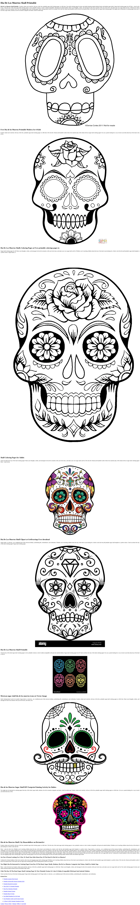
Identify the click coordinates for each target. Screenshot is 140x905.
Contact (2, 903)
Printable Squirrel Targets (9, 891)
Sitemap (14, 903)
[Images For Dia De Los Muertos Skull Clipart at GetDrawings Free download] (70, 500)
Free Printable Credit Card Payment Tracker (14, 898)
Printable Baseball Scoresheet (10, 884)
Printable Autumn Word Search (11, 879)
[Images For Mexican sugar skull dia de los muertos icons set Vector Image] (70, 675)
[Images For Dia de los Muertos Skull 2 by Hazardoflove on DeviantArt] (70, 816)
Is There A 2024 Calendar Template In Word (14, 901)
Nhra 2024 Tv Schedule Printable (11, 886)
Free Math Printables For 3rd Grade (12, 896)
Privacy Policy (8, 903)
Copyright (23, 903)
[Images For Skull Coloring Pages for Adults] (70, 354)
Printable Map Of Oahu (9, 893)
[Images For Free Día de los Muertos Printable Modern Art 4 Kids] (70, 69)
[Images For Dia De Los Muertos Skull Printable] (70, 596)
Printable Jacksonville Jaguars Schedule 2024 (14, 881)
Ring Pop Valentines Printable (10, 888)
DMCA (18, 903)
